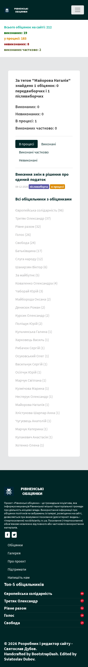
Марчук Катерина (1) (31, 429)
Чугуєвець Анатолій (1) (33, 421)
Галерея (14, 553)
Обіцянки (15, 545)
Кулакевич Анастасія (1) (34, 437)
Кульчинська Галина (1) (33, 331)
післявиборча (39, 187)
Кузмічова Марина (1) (32, 388)
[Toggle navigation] (77, 9)
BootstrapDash (45, 653)
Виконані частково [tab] (34, 152)
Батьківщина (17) (28, 250)
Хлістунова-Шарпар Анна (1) (37, 412)
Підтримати (17, 569)
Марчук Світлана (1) (30, 380)
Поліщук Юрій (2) (28, 323)
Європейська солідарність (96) (39, 210)
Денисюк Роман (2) (30, 307)
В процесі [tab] (26, 144)
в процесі (57, 187)
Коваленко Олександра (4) (36, 283)
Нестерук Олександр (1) (34, 396)
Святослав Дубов (20, 648)
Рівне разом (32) (28, 226)
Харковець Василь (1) (32, 339)
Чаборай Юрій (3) (29, 291)
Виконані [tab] (48, 144)
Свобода (12, 622)
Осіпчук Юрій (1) (28, 372)
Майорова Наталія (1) (32, 404)
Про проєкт (17, 561)
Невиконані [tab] (28, 160)
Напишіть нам (19, 577)
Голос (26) (23, 234)
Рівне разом (15, 608)
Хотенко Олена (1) (29, 445)
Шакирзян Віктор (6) (31, 267)
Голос (9, 615)
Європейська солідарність (28, 593)
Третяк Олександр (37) (33, 218)
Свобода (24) (25, 242)
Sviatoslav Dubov (19, 659)
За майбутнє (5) (27, 275)
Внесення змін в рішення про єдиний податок (42, 177)
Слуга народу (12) (29, 259)
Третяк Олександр (21, 600)
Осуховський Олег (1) (32, 356)
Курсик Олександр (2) (32, 315)
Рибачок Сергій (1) (30, 348)
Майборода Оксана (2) (33, 299)
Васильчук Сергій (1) (31, 364)
